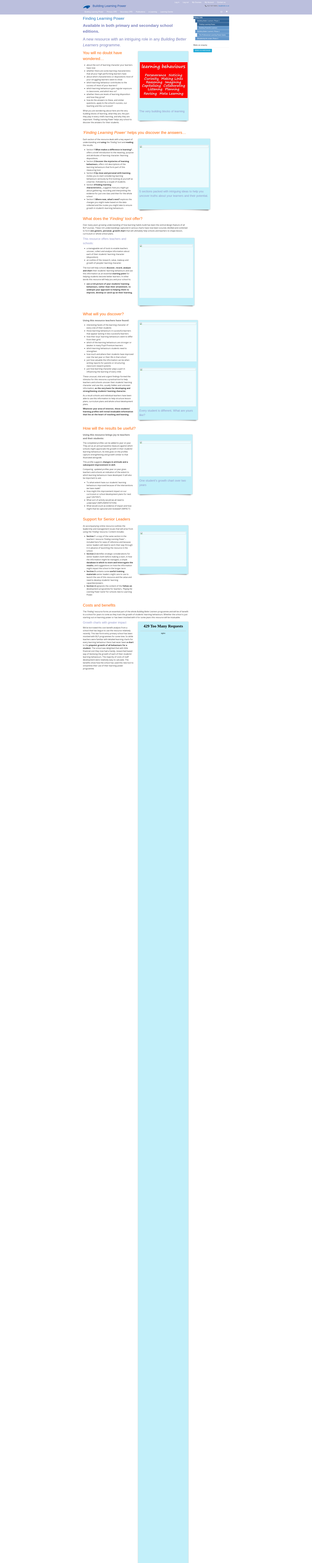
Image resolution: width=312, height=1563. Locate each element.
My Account (209, 2)
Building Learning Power (109, 6)
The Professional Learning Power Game (212, 35)
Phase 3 (207, 38)
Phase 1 (208, 21)
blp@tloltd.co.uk (224, 6)
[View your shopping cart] (226, 11)
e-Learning (153, 11)
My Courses (196, 2)
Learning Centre (166, 11)
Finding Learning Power (207, 24)
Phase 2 (208, 31)
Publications (140, 11)
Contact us (221, 2)
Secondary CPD (126, 11)
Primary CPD (112, 11)
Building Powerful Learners (208, 28)
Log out (186, 2)
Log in (177, 2)
